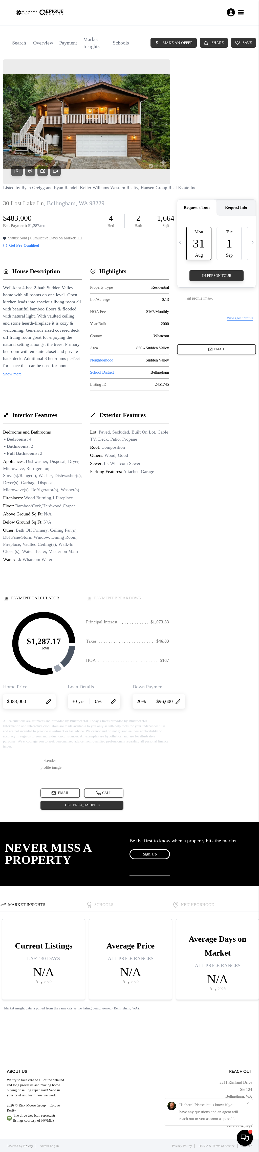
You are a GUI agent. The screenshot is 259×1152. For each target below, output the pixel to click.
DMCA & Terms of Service (217, 1146)
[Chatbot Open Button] (245, 1138)
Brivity (28, 1146)
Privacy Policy (182, 1146)
